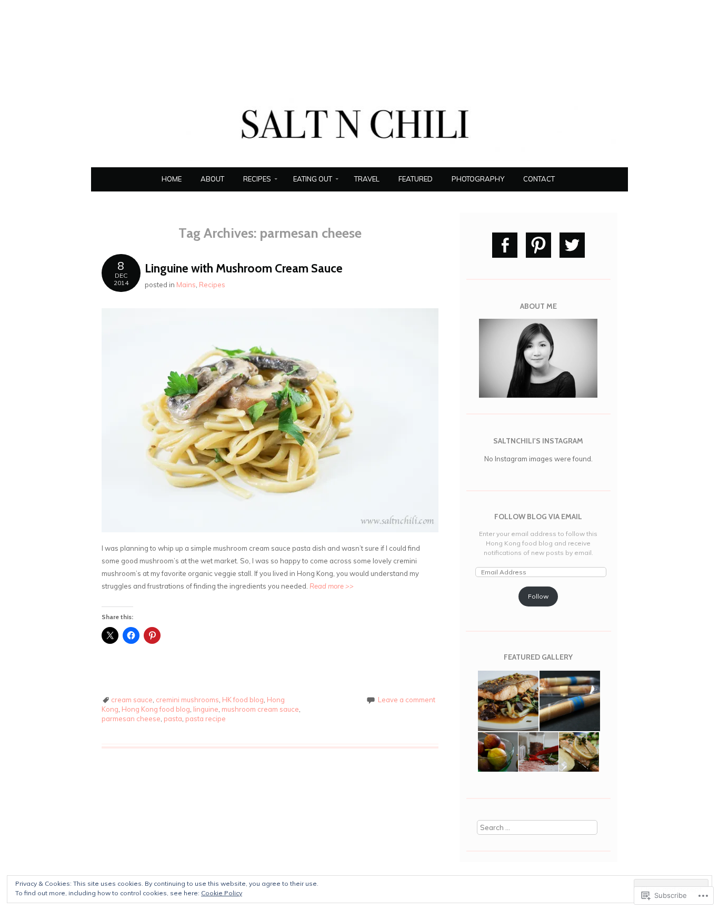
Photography (478, 179)
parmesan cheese (131, 718)
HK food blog (243, 699)
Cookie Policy (221, 893)
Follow (538, 596)
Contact (539, 179)
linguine (205, 709)
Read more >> (331, 586)
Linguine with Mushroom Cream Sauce (244, 268)
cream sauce (132, 699)
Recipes (257, 179)
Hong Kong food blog (156, 709)
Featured (415, 179)
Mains (186, 284)
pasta (173, 718)
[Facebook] (504, 245)
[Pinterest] (538, 245)
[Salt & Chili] (359, 161)
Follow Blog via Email (538, 516)
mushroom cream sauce (260, 709)
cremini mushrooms (187, 699)
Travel (367, 179)
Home (172, 179)
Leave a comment (406, 699)
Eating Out (312, 179)
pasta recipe (205, 718)
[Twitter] (572, 245)
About (212, 179)
